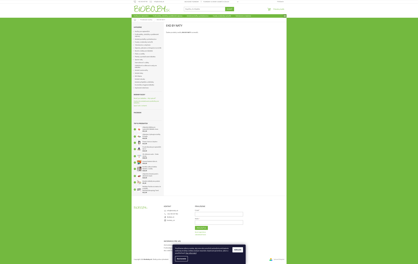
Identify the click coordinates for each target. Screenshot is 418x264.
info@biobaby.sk (172, 211)
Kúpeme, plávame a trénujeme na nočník (148, 48)
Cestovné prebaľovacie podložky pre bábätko (146, 102)
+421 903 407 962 (172, 214)
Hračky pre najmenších (142, 31)
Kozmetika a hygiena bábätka (144, 85)
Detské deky (139, 73)
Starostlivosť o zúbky (142, 63)
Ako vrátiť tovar (169, 251)
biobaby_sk (171, 220)
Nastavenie (181, 259)
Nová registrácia (200, 232)
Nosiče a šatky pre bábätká (144, 51)
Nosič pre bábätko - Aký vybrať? (145, 98)
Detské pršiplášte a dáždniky (144, 82)
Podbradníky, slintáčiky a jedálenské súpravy (147, 35)
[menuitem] (141, 16)
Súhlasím (237, 250)
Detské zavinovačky (141, 70)
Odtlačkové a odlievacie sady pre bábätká (146, 66)
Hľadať (229, 9)
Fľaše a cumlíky (140, 54)
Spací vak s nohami (140, 105)
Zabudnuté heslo (200, 235)
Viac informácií (191, 253)
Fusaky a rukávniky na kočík (144, 42)
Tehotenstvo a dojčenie (142, 45)
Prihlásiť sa (201, 228)
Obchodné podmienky (191, 2)
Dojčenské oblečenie (142, 88)
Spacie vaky (139, 60)
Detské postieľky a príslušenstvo (145, 39)
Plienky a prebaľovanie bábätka (145, 57)
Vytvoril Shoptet (279, 259)
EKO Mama (138, 76)
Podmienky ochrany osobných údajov (216, 2)
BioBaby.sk (170, 217)
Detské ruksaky (140, 79)
